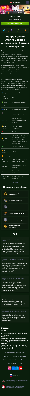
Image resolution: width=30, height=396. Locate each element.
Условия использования (10, 360)
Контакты (7, 356)
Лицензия (24, 360)
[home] (15, 2)
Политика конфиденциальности (15, 352)
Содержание (12, 363)
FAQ (20, 363)
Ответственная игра (19, 356)
